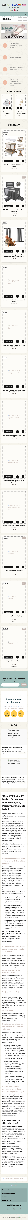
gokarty (11, 1010)
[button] (14, 1190)
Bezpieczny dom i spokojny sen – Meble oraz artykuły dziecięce (13, 1026)
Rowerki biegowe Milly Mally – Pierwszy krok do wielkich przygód (13, 860)
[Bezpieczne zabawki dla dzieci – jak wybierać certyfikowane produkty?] (14, 767)
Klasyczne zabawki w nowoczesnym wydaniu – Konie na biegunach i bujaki (13, 1088)
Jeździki (5, 1010)
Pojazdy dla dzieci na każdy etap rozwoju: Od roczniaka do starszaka (13, 949)
